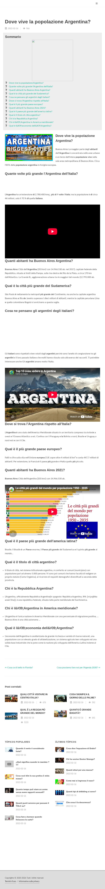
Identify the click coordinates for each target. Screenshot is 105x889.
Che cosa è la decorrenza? (78, 802)
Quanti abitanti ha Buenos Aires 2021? (27, 108)
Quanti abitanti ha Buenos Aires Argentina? (29, 90)
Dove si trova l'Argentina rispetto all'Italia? (29, 101)
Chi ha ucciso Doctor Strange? (80, 759)
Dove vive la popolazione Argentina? (26, 83)
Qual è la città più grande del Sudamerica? (29, 94)
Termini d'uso (10, 881)
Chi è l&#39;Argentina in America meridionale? (31, 122)
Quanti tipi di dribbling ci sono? (81, 791)
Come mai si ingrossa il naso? (80, 781)
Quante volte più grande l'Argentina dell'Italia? (31, 86)
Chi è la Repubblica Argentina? (23, 119)
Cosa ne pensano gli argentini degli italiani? (29, 97)
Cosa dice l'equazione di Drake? (81, 748)
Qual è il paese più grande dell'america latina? (30, 111)
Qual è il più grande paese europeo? (26, 104)
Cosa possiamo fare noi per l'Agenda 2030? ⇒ (78, 667)
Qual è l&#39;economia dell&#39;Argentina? (30, 126)
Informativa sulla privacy (29, 881)
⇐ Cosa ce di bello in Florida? (19, 667)
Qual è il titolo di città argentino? (24, 115)
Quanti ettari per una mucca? (79, 770)
